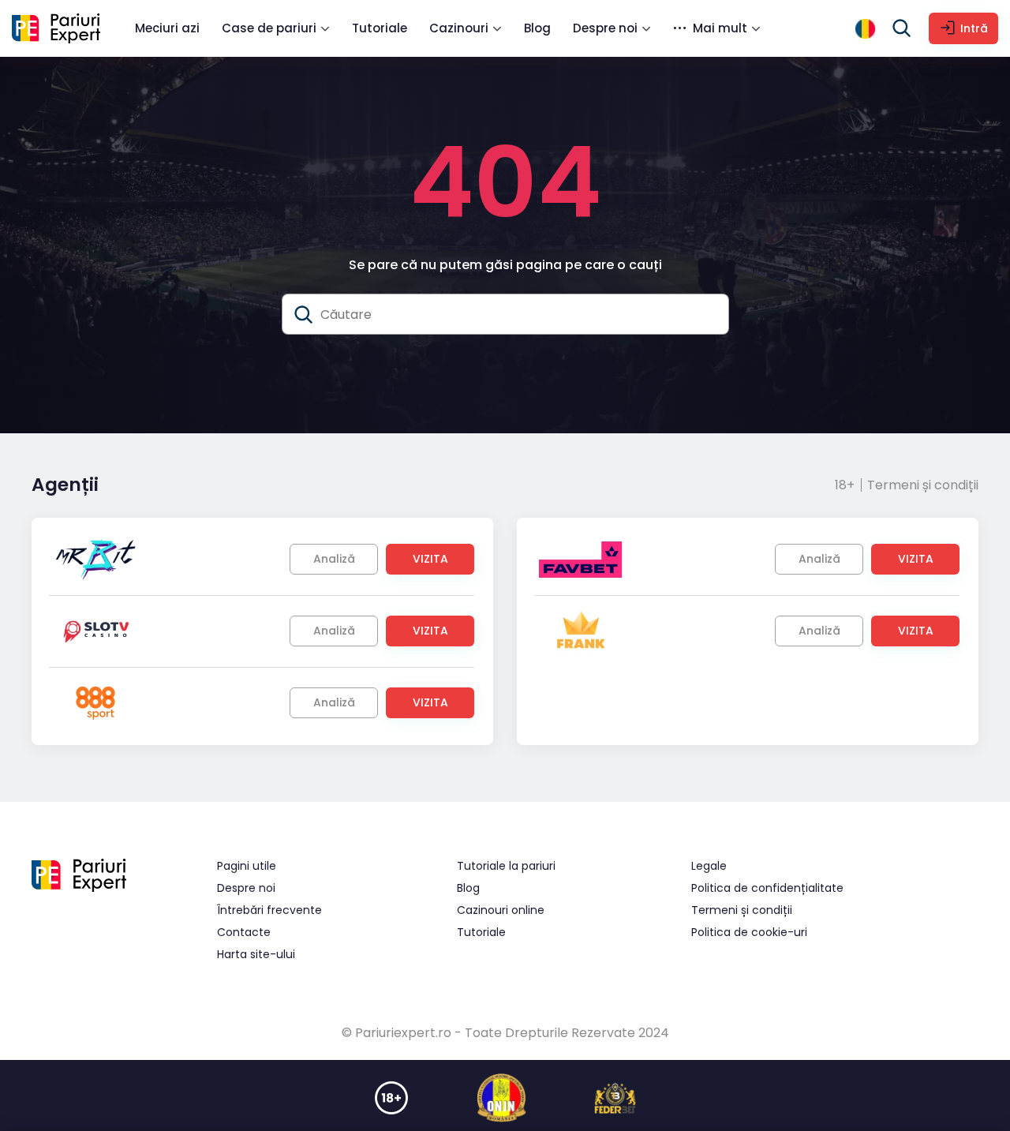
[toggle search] (902, 28)
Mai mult (720, 28)
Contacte (244, 932)
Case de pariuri (269, 28)
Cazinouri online (500, 910)
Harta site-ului (256, 954)
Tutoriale (379, 28)
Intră (974, 28)
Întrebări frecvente (269, 910)
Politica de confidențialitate (767, 888)
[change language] (865, 29)
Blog (537, 28)
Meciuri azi (167, 28)
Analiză (334, 559)
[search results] (304, 315)
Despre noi (605, 28)
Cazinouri (458, 28)
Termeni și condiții (922, 485)
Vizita (430, 559)
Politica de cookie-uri (749, 932)
